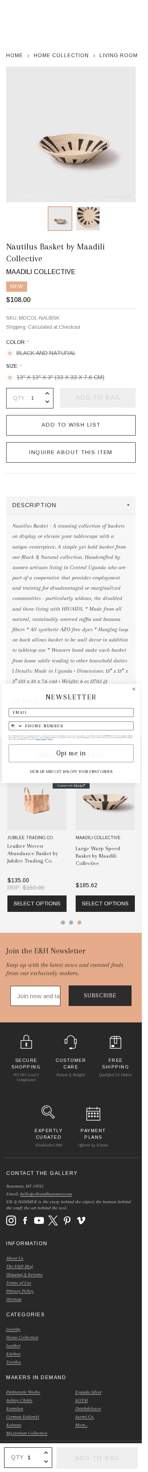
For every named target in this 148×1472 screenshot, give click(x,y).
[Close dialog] (133, 689)
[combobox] (16, 726)
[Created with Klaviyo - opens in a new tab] (71, 786)
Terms (50, 739)
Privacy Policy (40, 739)
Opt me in (71, 753)
